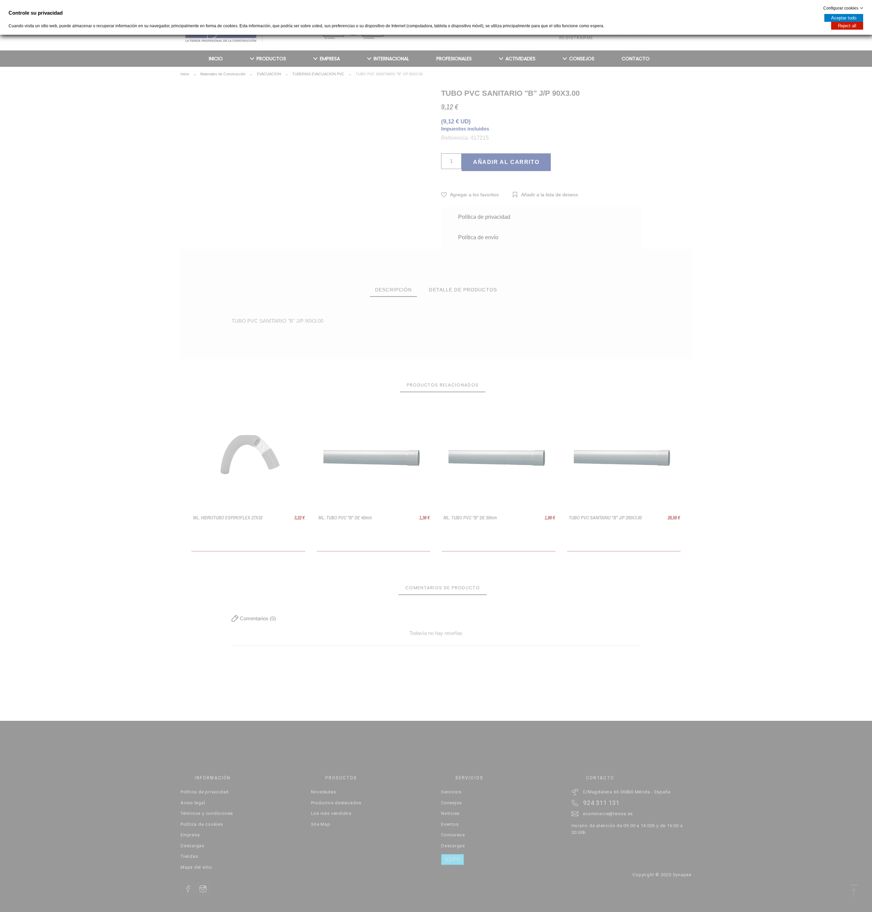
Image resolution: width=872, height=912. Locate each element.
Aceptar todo (843, 17)
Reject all (847, 25)
